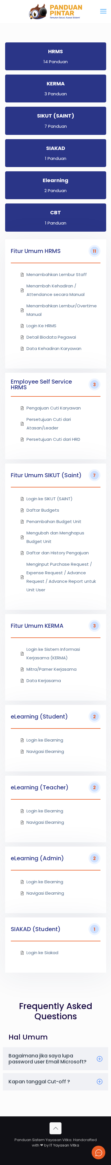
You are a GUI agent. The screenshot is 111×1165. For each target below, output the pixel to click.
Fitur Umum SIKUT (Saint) (46, 475)
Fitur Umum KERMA (37, 626)
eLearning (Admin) (37, 858)
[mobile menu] (103, 11)
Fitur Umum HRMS (36, 251)
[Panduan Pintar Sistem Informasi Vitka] (55, 11)
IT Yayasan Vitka (64, 1145)
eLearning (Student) (39, 716)
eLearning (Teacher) (40, 787)
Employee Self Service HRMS (41, 384)
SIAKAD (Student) (36, 929)
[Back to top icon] (55, 1128)
